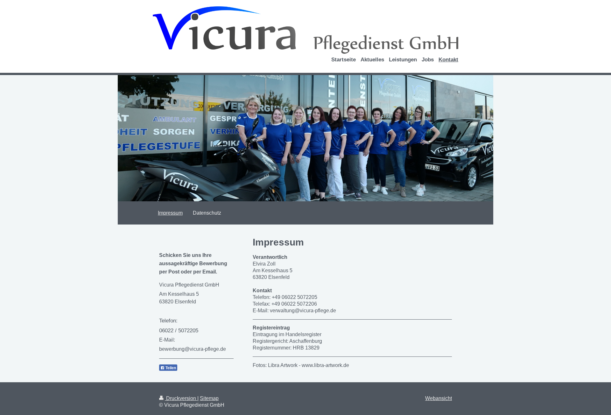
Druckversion (181, 398)
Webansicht (438, 398)
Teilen (170, 368)
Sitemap (209, 398)
